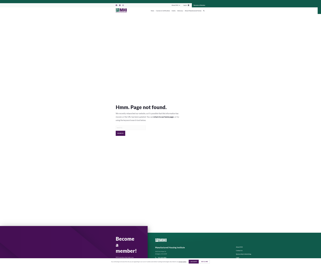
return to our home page (163, 117)
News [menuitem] (152, 10)
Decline (204, 261)
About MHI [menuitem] (175, 5)
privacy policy (182, 261)
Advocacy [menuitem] (180, 10)
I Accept (193, 261)
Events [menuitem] (174, 10)
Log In (185, 5)
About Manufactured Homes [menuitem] (193, 10)
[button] (179, 5)
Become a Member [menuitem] (199, 5)
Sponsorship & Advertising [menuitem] (243, 254)
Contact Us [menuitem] (239, 250)
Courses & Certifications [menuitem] (163, 10)
